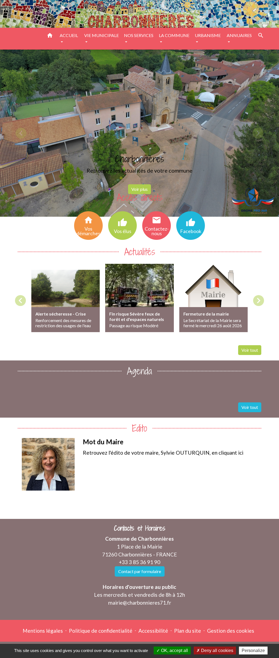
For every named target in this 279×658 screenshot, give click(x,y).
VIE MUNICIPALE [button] (101, 35)
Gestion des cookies (230, 631)
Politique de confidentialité (100, 631)
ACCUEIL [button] (69, 35)
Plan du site (187, 631)
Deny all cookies (216, 650)
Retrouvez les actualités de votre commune (139, 170)
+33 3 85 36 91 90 (139, 562)
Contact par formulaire (139, 571)
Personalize (253, 650)
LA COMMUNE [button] (174, 35)
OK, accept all (174, 650)
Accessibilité (153, 631)
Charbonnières (139, 158)
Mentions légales (43, 631)
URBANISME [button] (208, 35)
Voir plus (139, 189)
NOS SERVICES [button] (138, 35)
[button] (49, 36)
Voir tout (249, 350)
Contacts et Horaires (139, 528)
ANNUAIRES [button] (239, 35)
